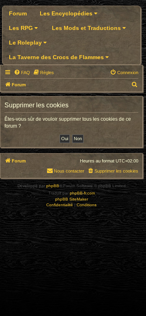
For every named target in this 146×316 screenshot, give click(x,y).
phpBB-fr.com (82, 193)
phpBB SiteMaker (71, 199)
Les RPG (21, 28)
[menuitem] (22, 72)
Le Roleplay (26, 42)
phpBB (52, 186)
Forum (18, 13)
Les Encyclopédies (67, 13)
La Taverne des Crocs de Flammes (57, 57)
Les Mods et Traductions (87, 28)
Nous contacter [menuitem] (69, 171)
